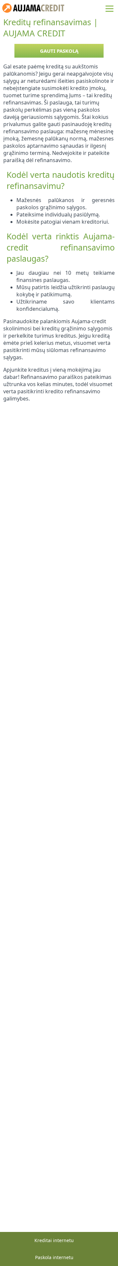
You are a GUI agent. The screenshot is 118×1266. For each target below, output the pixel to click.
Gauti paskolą (59, 50)
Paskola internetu (54, 1257)
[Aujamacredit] (33, 10)
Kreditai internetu (54, 1240)
